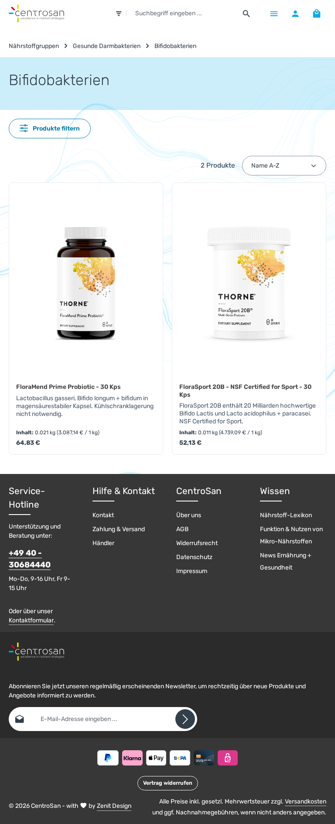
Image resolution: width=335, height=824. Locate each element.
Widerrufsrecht (197, 543)
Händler (103, 543)
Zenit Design (114, 806)
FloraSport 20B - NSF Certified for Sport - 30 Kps (245, 390)
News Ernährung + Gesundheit (285, 561)
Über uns (188, 515)
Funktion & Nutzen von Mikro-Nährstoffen (291, 535)
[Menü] (274, 13)
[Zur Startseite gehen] (36, 13)
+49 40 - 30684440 (30, 559)
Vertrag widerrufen (167, 783)
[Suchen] (246, 13)
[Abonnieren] (185, 719)
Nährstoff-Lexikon (286, 515)
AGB (182, 529)
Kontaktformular (31, 620)
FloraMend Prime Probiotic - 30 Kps (68, 387)
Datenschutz (194, 557)
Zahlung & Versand (118, 529)
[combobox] (182, 13)
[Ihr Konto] (295, 13)
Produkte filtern (55, 128)
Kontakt (103, 515)
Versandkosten (305, 801)
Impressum (191, 571)
